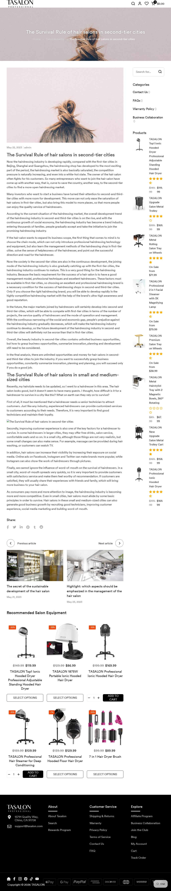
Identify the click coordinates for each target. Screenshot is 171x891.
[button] (157, 3)
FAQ (92, 850)
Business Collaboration (145, 823)
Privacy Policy (98, 830)
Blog (134, 837)
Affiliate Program (142, 816)
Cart (134, 850)
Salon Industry (55, 39)
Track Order (138, 857)
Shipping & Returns (102, 816)
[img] (133, 3)
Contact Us (97, 843)
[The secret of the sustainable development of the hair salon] (35, 565)
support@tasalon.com (29, 826)
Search (52, 823)
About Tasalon (57, 816)
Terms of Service (100, 837)
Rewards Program (59, 830)
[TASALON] (20, 4)
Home (36, 39)
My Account (139, 843)
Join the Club (139, 830)
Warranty (95, 823)
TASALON (38, 884)
